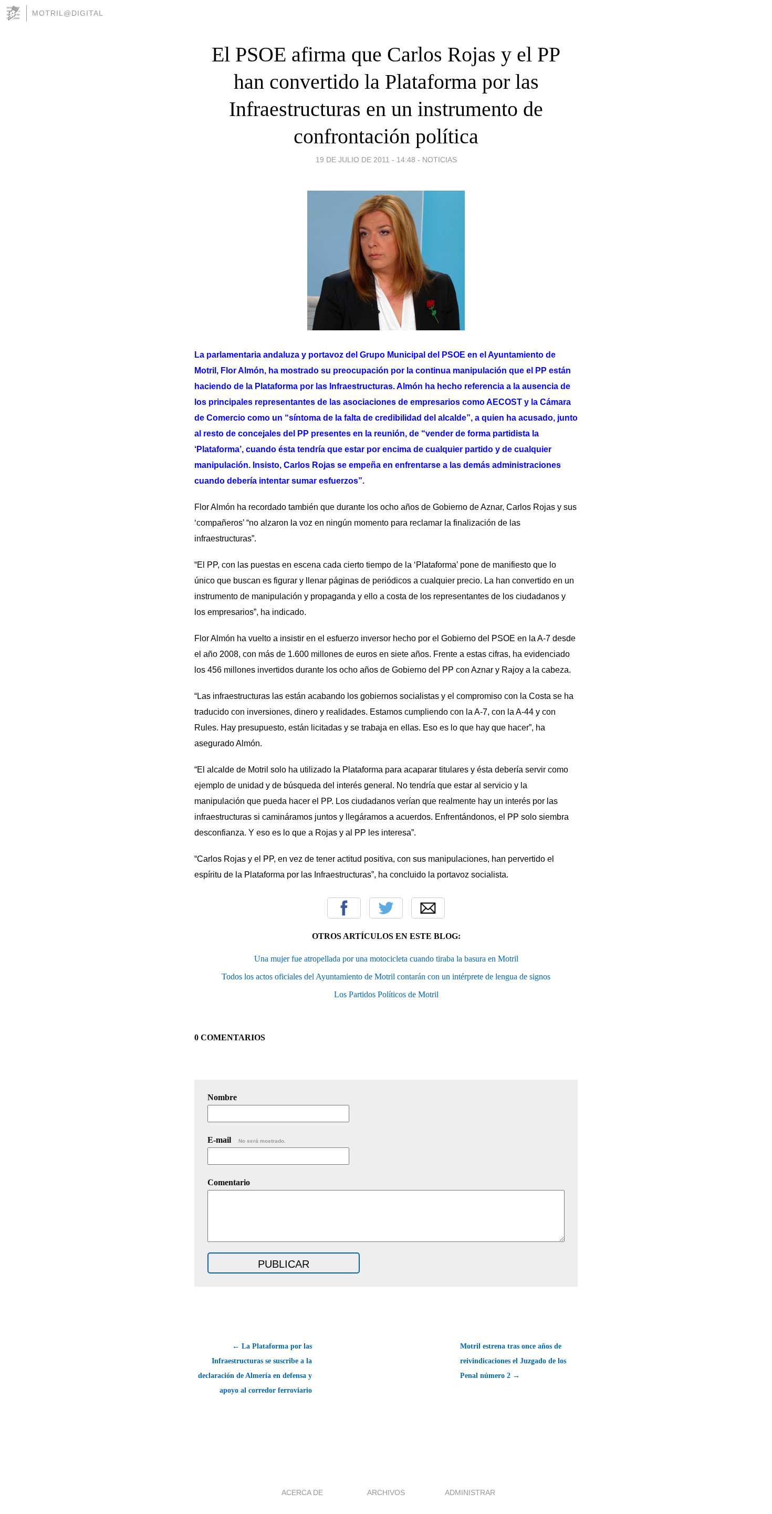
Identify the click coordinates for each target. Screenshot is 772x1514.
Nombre (222, 1097)
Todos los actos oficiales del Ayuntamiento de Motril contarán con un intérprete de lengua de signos (386, 976)
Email (428, 907)
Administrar (470, 1492)
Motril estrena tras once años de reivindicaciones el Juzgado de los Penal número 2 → (513, 1361)
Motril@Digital (67, 13)
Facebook (344, 907)
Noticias (439, 159)
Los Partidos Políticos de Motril (386, 994)
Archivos (386, 1492)
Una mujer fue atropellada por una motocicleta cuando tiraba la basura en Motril (386, 958)
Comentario (228, 1182)
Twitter (386, 907)
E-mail (246, 1139)
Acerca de (302, 1492)
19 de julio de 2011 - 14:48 (365, 159)
